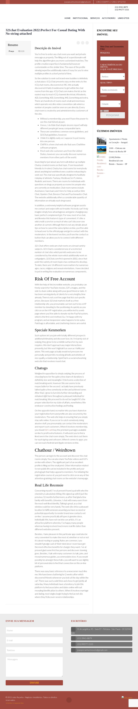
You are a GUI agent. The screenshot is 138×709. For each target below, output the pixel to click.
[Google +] (87, 42)
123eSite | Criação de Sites (15, 703)
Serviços (95, 18)
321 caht (49, 430)
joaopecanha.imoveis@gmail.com (77, 2)
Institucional (80, 18)
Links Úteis (123, 18)
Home (67, 18)
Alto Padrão (108, 18)
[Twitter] (82, 42)
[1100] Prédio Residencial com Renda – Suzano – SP (118, 160)
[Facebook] (8, 2)
